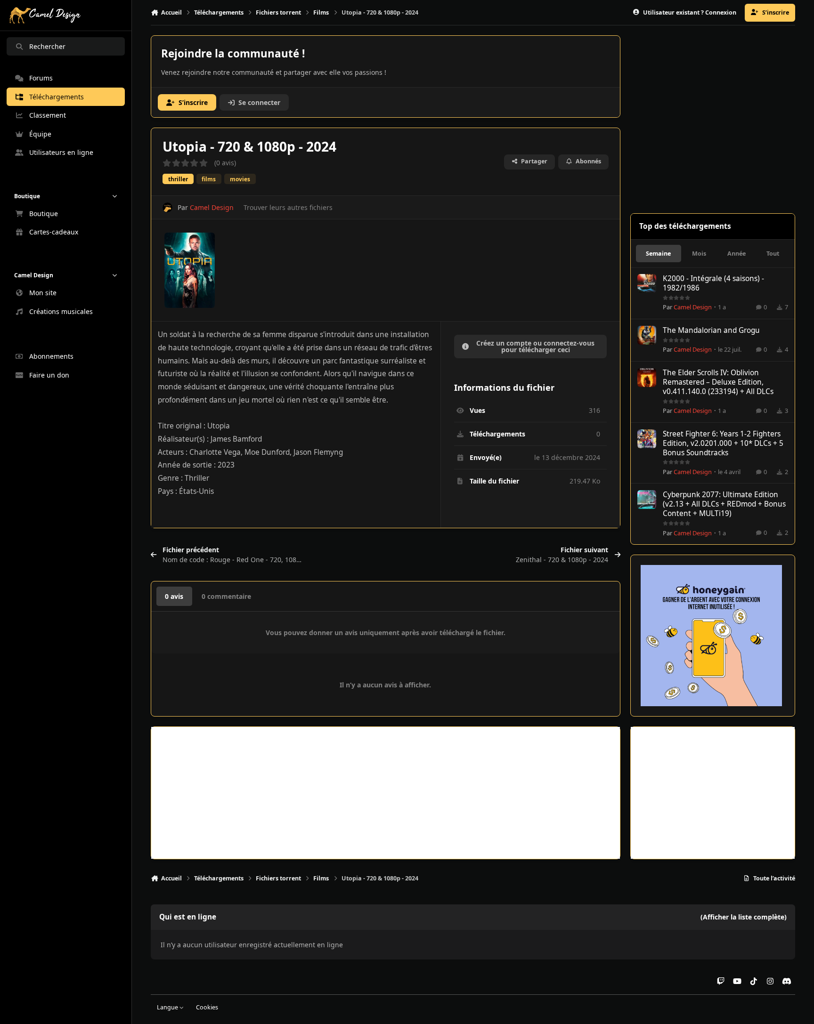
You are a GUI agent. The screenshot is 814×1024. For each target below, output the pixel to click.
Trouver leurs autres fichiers (288, 207)
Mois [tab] (699, 254)
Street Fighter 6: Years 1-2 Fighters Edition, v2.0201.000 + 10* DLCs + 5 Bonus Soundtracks (723, 443)
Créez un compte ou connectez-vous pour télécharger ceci (535, 346)
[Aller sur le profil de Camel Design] (167, 207)
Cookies (207, 1007)
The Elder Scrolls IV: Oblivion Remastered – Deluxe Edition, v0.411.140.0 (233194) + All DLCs (718, 382)
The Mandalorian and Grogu (711, 330)
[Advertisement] (385, 793)
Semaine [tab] (658, 254)
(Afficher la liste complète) (743, 916)
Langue (168, 1007)
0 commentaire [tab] (226, 596)
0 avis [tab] (174, 596)
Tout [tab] (772, 254)
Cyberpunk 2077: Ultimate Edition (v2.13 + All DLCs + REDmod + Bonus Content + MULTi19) (724, 504)
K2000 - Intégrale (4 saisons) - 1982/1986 (713, 283)
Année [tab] (736, 254)
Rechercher (47, 46)
